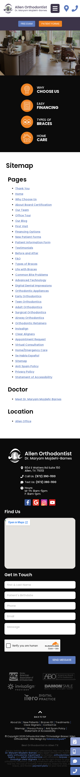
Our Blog (21, 221)
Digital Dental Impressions (33, 285)
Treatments (62, 722)
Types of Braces (26, 264)
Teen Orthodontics (28, 302)
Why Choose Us (26, 199)
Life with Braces (26, 269)
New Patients (31, 722)
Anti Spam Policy (27, 366)
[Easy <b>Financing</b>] (27, 106)
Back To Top (40, 717)
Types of (44, 122)
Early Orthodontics (28, 296)
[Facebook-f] (28, 502)
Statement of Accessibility (33, 377)
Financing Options (27, 232)
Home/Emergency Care (31, 350)
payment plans (40, 765)
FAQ (18, 258)
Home (42, 138)
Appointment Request (30, 339)
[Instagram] (44, 502)
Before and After (26, 253)
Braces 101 (47, 722)
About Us (15, 722)
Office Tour (23, 215)
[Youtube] (52, 502)
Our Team (22, 210)
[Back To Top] (40, 712)
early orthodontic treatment (23, 755)
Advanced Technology (30, 280)
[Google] (36, 502)
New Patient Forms (28, 237)
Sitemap (21, 361)
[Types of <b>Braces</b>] (27, 122)
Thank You (22, 188)
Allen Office (23, 421)
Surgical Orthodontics (30, 312)
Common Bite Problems (31, 275)
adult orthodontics (31, 757)
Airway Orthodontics (29, 318)
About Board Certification (33, 205)
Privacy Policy (24, 372)
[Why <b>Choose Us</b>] (27, 89)
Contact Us (49, 725)
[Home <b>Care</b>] (27, 138)
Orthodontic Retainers (31, 323)
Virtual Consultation (29, 345)
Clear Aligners (25, 334)
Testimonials (24, 248)
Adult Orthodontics (28, 307)
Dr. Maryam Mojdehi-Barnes (21, 752)
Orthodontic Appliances (32, 291)
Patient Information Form (32, 242)
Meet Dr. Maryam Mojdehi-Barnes (38, 399)
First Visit (21, 226)
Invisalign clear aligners (23, 759)
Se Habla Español (27, 355)
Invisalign (21, 328)
